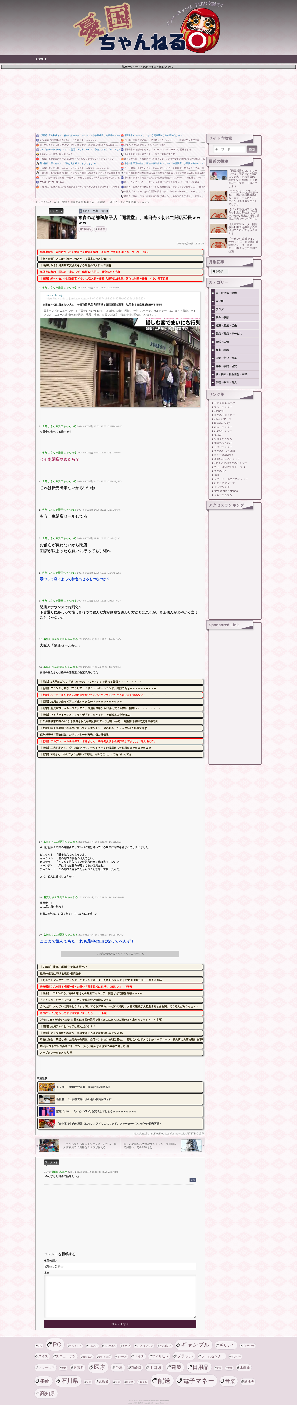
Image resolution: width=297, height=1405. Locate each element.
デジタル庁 (105, 1356)
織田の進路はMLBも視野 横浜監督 (60, 973)
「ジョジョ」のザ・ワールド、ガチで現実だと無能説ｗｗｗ (75, 999)
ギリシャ (227, 1345)
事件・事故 (222, 317)
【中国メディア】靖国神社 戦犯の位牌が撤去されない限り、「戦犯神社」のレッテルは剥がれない (164, 177)
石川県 (69, 1381)
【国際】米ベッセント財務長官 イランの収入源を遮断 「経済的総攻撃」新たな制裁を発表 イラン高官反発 (104, 278)
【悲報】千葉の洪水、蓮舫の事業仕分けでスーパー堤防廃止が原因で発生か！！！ (164, 163)
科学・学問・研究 (226, 366)
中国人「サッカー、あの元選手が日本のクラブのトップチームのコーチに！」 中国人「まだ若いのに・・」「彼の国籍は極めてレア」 (164, 191)
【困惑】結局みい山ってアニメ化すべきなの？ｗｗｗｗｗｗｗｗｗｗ (81, 701)
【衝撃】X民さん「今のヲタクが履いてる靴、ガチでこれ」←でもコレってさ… (87, 754)
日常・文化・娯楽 (226, 357)
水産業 (245, 1368)
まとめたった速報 (224, 451)
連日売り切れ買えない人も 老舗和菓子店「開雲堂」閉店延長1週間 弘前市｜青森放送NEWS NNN (102, 304)
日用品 (200, 1367)
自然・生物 (222, 341)
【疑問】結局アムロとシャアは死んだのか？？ (67, 1026)
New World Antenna (226, 491)
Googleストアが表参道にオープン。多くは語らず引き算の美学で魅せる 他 (84, 1046)
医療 (99, 1367)
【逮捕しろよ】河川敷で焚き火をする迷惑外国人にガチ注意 (75, 265)
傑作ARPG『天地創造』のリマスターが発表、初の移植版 (74, 734)
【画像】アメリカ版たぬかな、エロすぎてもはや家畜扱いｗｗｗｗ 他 (74, 168)
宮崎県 (136, 1368)
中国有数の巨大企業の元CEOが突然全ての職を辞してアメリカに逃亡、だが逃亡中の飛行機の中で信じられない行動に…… (164, 173)
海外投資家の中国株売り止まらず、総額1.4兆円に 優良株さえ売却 (80, 271)
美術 (117, 1382)
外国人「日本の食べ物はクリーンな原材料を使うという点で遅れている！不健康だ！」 (164, 187)
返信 (193, 1180)
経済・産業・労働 (95, 211)
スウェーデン (66, 1356)
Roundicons (145, 1401)
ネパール (122, 1356)
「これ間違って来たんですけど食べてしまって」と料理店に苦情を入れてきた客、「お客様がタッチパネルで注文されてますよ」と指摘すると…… (164, 168)
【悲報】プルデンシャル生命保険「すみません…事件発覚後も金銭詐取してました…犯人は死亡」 (98, 741)
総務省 (103, 1381)
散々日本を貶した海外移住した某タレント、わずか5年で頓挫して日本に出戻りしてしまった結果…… (164, 159)
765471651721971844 (52, 182)
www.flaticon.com (162, 1401)
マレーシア (46, 1368)
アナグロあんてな (224, 402)
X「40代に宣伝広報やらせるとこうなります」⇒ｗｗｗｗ (68, 140)
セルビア (87, 1356)
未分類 (220, 300)
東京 (219, 1368)
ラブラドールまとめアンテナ (231, 479)
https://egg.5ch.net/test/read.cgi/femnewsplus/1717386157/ (168, 1133)
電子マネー (198, 1380)
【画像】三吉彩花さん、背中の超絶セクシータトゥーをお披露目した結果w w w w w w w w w (80, 135)
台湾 (119, 1367)
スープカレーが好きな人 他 (56, 1052)
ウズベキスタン (144, 1345)
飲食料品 (86, 229)
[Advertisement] (148, 100)
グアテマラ (248, 1345)
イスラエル (110, 1345)
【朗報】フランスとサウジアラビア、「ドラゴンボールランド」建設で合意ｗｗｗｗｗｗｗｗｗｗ (98, 688)
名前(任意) (50, 1260)
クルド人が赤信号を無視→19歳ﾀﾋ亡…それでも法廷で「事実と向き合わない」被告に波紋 (80, 177)
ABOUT (41, 59)
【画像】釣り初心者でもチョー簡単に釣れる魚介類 (149, 154)
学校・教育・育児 (226, 382)
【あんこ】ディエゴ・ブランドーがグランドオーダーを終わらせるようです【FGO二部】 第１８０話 (101, 980)
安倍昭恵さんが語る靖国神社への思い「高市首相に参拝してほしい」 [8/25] (86, 986)
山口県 (156, 1367)
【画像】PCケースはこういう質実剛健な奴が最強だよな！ (153, 135)
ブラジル (185, 1356)
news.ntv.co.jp (55, 295)
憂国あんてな (222, 422)
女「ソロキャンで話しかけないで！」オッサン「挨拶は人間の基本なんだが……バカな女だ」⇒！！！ (80, 145)
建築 (176, 1367)
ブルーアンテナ (223, 407)
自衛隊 (129, 1382)
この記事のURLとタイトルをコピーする (120, 953)
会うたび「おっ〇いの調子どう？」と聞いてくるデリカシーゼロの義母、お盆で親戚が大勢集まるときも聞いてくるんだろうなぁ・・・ (120, 1006)
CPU (39, 1345)
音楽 (230, 1381)
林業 (230, 1368)
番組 (45, 1381)
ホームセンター (212, 1356)
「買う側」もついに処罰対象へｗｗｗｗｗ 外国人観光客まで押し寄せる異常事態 (80, 173)
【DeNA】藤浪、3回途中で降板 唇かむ (63, 966)
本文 (46, 1272)
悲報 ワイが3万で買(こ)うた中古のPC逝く (145, 145)
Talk (216, 474)
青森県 (101, 229)
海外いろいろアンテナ (227, 459)
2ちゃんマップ (222, 419)
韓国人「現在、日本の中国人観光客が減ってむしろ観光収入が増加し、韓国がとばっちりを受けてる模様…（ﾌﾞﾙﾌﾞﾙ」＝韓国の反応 (164, 196)
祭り (88, 1382)
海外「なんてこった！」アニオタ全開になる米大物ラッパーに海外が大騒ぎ (161, 182)
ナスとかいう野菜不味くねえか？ (56, 154)
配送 (164, 1380)
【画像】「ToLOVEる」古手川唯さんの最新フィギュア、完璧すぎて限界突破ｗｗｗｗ (91, 993)
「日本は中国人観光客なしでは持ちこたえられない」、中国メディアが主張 (161, 140)
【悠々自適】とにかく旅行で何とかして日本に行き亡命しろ (75, 258)
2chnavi (219, 411)
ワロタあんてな (223, 439)
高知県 (47, 1393)
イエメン (93, 1345)
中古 (64, 1368)
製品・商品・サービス (229, 333)
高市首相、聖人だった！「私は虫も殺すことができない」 (68, 163)
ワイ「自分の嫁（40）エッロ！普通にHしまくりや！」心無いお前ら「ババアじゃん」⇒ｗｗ (80, 149)
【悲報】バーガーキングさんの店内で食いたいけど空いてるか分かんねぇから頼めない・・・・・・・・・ (103, 695)
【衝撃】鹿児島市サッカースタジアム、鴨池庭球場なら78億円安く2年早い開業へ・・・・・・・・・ (100, 708)
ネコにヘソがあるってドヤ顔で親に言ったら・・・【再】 (74, 1013)
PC (57, 1344)
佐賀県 (79, 1368)
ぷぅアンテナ (222, 487)
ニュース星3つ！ (224, 454)
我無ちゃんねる (223, 442)
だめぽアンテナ (223, 431)
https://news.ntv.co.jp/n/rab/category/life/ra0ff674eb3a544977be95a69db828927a (96, 298)
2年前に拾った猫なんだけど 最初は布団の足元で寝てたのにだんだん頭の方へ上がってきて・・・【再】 (102, 1019)
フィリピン (160, 1356)
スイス (43, 1356)
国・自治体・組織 (226, 292)
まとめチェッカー (224, 414)
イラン (126, 1345)
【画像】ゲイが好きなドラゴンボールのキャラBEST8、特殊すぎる (157, 149)
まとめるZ (220, 471)
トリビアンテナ (223, 447)
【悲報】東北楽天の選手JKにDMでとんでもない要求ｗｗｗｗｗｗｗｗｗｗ (77, 159)
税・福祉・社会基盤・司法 (231, 374)
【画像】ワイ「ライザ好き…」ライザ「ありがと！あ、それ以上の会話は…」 (86, 714)
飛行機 (249, 1381)
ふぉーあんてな (223, 494)
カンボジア (165, 1345)
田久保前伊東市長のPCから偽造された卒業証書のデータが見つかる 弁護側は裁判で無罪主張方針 (99, 721)
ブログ (220, 309)
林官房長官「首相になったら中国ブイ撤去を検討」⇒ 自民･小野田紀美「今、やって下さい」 (95, 252)
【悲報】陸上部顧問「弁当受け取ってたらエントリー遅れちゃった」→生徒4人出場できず (93, 728)
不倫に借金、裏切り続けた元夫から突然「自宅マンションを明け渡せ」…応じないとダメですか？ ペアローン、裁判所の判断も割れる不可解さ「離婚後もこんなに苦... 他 (121, 1039)
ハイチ (139, 1356)
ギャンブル (195, 1345)
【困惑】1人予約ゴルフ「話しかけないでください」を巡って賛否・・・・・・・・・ (91, 681)
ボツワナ (236, 1356)
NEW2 (218, 434)
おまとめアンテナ (224, 482)
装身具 (143, 1382)
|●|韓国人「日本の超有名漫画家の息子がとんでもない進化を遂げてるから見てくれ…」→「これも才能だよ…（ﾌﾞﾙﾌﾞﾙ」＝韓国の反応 (80, 187)
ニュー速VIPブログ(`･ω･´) (229, 467)
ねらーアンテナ (223, 427)
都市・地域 (222, 349)
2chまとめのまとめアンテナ (230, 462)
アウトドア (75, 1345)
